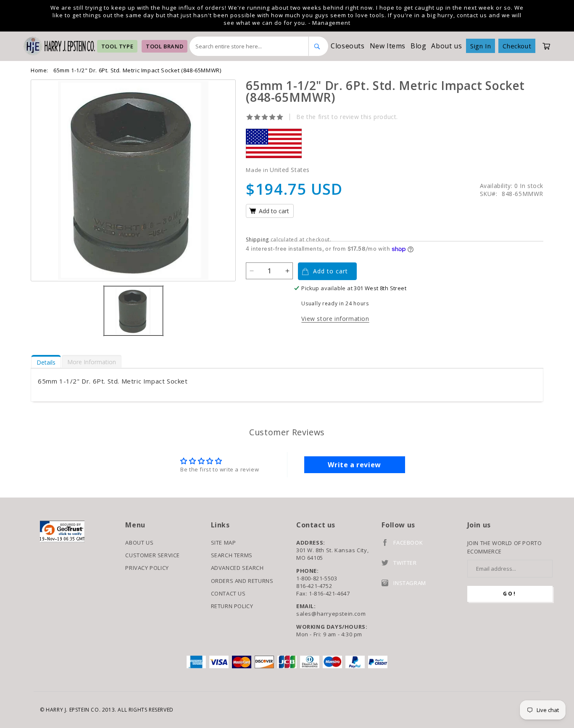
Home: (39, 70)
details (46, 362)
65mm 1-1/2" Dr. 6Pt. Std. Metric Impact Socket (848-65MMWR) (137, 70)
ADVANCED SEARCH (237, 568)
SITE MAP (223, 542)
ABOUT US (139, 542)
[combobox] (249, 46)
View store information (335, 319)
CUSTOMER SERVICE (152, 555)
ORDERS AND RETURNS (242, 581)
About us (446, 45)
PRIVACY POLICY (147, 568)
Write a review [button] (354, 464)
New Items (387, 45)
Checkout (517, 46)
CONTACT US (228, 593)
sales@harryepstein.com (331, 613)
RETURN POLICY (232, 606)
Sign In (480, 46)
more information (91, 362)
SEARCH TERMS (232, 555)
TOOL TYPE (117, 46)
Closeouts (347, 45)
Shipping (257, 239)
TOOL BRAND (164, 46)
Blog (418, 45)
